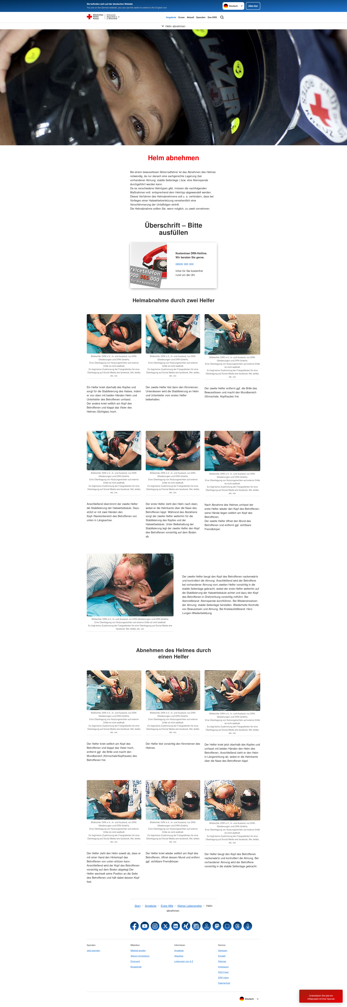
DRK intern (223, 977)
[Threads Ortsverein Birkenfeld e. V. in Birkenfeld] (237, 926)
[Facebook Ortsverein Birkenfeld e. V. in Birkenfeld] (134, 926)
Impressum (223, 966)
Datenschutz (224, 983)
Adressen (222, 950)
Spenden (200, 17)
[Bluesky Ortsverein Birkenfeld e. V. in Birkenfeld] (227, 926)
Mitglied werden (138, 950)
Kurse (181, 17)
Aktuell (190, 17)
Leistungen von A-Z (183, 961)
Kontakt (221, 955)
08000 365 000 (185, 264)
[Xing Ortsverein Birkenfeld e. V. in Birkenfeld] (186, 926)
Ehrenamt (135, 961)
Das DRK (212, 17)
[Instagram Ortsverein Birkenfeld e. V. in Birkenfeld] (155, 926)
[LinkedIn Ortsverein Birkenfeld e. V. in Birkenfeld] (175, 926)
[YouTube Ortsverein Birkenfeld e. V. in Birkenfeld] (144, 926)
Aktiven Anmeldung (140, 955)
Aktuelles (178, 955)
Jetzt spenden (93, 950)
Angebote (171, 17)
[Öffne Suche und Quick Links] (222, 17)
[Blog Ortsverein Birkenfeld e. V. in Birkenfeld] (196, 926)
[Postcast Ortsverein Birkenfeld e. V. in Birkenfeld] (247, 926)
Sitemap (222, 961)
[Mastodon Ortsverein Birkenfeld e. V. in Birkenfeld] (217, 926)
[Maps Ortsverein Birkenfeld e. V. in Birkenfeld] (206, 926)
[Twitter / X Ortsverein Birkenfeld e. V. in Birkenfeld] (165, 926)
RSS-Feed (223, 972)
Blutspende (136, 966)
